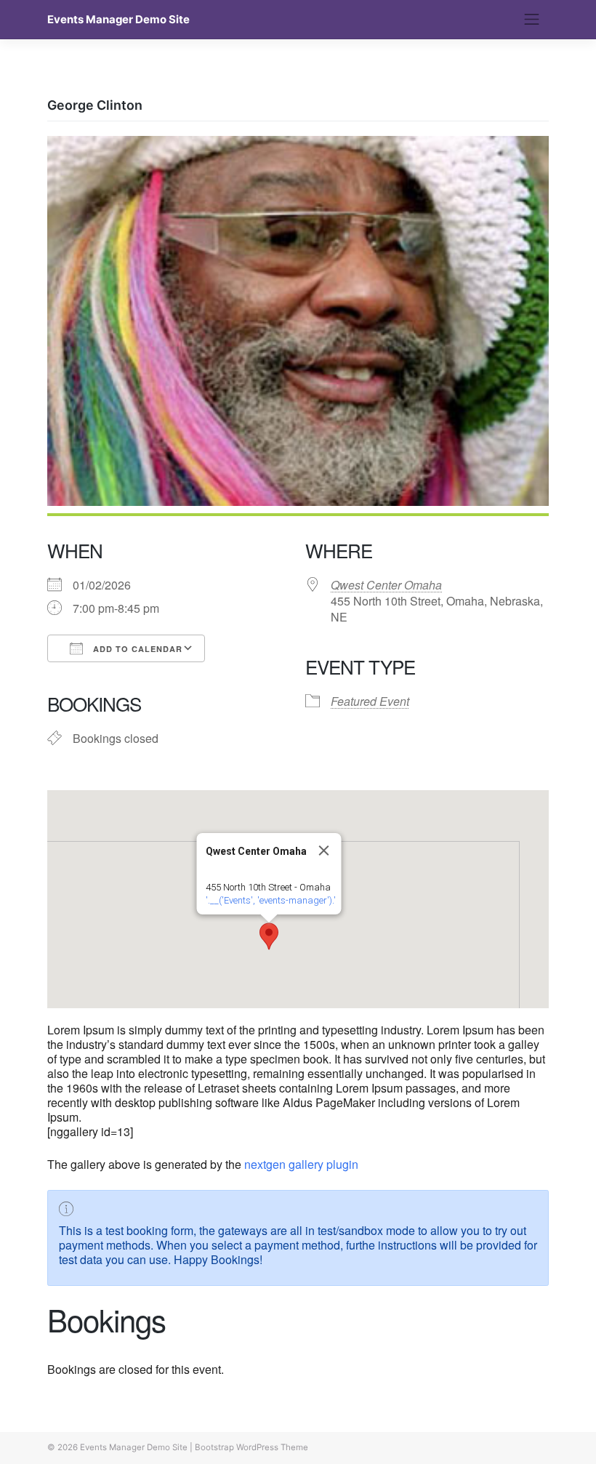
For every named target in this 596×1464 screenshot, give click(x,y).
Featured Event (370, 701)
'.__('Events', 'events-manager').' (271, 900)
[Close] (324, 850)
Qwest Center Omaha (386, 584)
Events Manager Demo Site (118, 19)
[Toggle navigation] (532, 19)
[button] (268, 936)
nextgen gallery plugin (301, 1164)
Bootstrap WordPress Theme (251, 1447)
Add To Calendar (136, 648)
